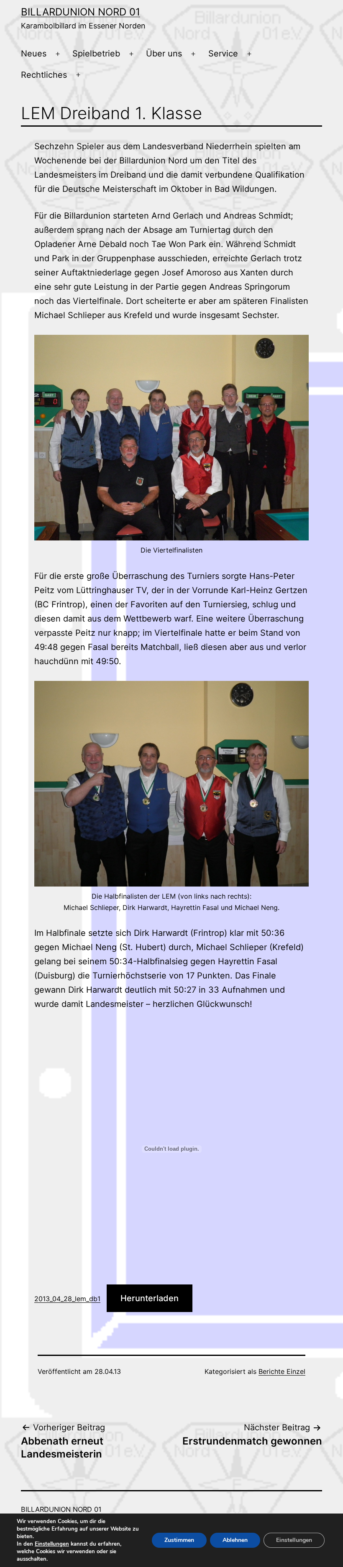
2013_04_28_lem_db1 (67, 1298)
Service (223, 53)
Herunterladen (149, 1298)
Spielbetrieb (96, 53)
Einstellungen (52, 1544)
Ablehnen (235, 1540)
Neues (33, 53)
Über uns (164, 53)
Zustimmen (179, 1540)
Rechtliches (44, 75)
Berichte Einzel (282, 1371)
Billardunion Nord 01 (80, 12)
